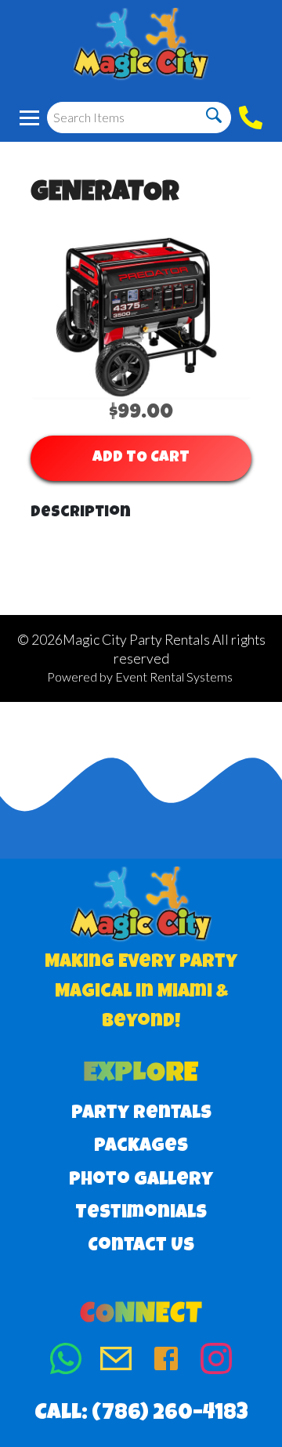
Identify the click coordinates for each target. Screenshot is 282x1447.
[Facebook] (166, 1362)
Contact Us (141, 1246)
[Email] (116, 1362)
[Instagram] (216, 1362)
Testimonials (141, 1213)
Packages (141, 1147)
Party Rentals (141, 1114)
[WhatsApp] (65, 1362)
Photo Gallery (141, 1180)
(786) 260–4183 (170, 1414)
